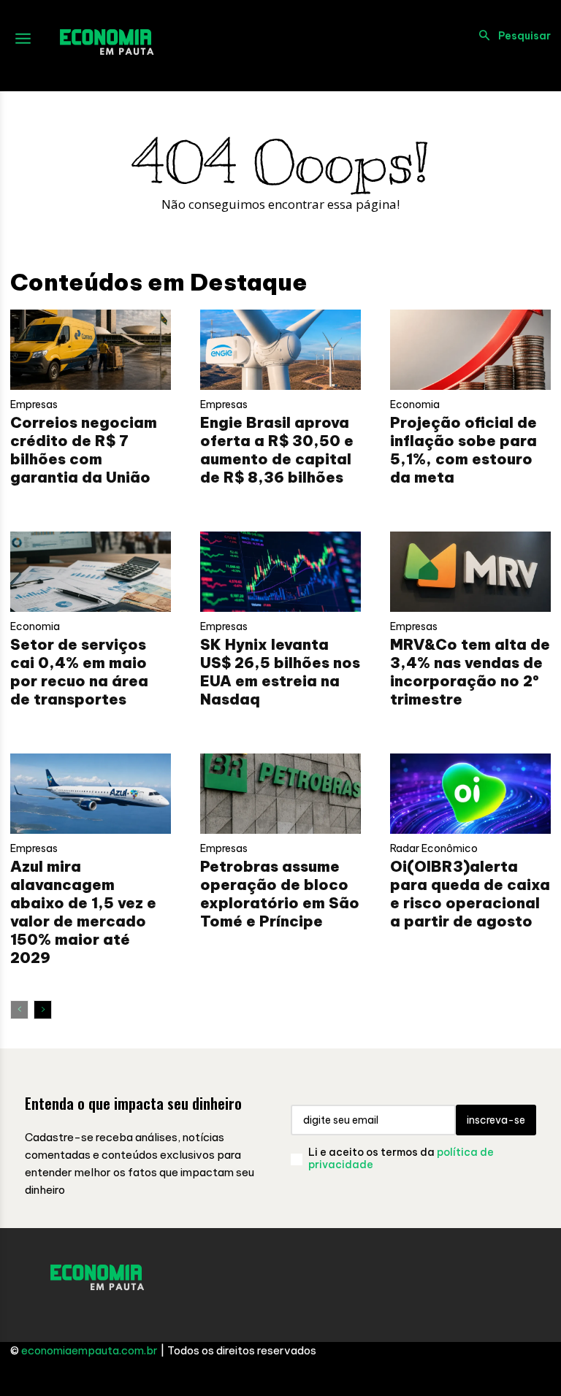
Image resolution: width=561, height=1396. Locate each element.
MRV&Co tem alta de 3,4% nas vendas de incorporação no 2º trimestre (470, 671)
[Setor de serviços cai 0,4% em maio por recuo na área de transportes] (90, 572)
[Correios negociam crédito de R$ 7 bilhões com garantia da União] (90, 350)
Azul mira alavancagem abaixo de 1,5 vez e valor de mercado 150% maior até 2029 (83, 912)
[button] (510, 36)
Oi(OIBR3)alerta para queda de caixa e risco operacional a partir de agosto (470, 893)
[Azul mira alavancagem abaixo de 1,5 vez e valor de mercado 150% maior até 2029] (90, 793)
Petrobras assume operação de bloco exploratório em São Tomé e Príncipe (279, 893)
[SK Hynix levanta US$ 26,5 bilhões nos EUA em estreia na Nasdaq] (280, 572)
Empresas (34, 404)
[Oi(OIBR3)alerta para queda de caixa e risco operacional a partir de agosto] (470, 793)
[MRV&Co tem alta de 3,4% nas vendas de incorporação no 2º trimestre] (470, 572)
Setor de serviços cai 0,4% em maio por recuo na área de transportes (79, 671)
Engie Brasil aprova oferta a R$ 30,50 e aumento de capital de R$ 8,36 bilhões (277, 449)
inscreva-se (496, 1120)
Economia (415, 404)
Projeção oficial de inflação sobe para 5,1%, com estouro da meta (463, 449)
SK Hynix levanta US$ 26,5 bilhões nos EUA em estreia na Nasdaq (280, 671)
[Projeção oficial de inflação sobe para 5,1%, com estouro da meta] (470, 350)
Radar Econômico (434, 848)
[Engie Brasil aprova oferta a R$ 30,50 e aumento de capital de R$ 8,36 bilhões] (280, 350)
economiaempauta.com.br (89, 1350)
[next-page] (43, 1009)
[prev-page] (19, 1009)
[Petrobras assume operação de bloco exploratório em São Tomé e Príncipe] (280, 793)
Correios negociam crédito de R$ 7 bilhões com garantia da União (83, 449)
